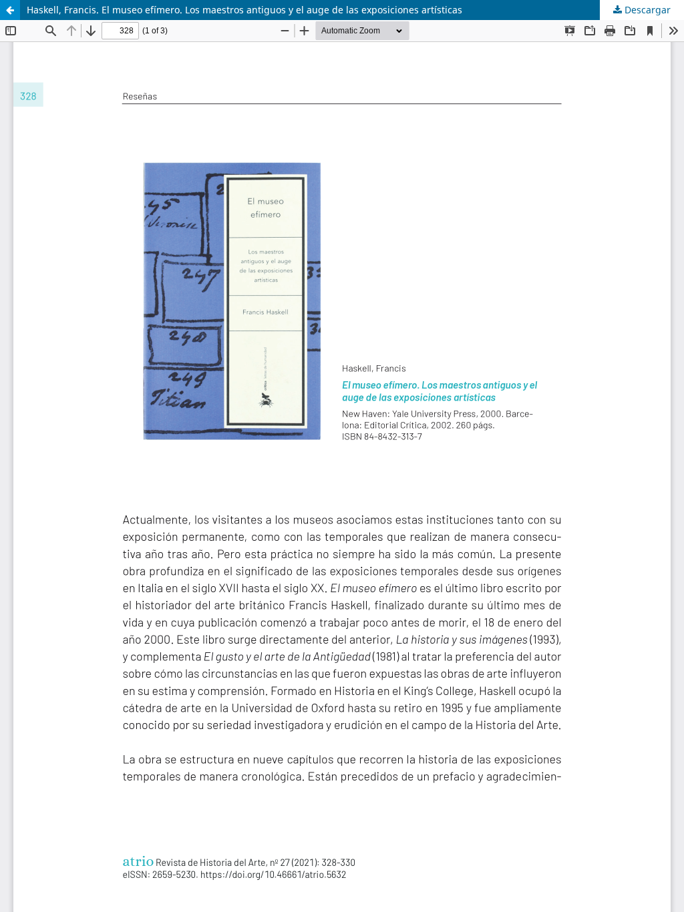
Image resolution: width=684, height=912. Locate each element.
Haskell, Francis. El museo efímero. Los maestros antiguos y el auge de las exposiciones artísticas (244, 9)
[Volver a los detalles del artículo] (10, 10)
